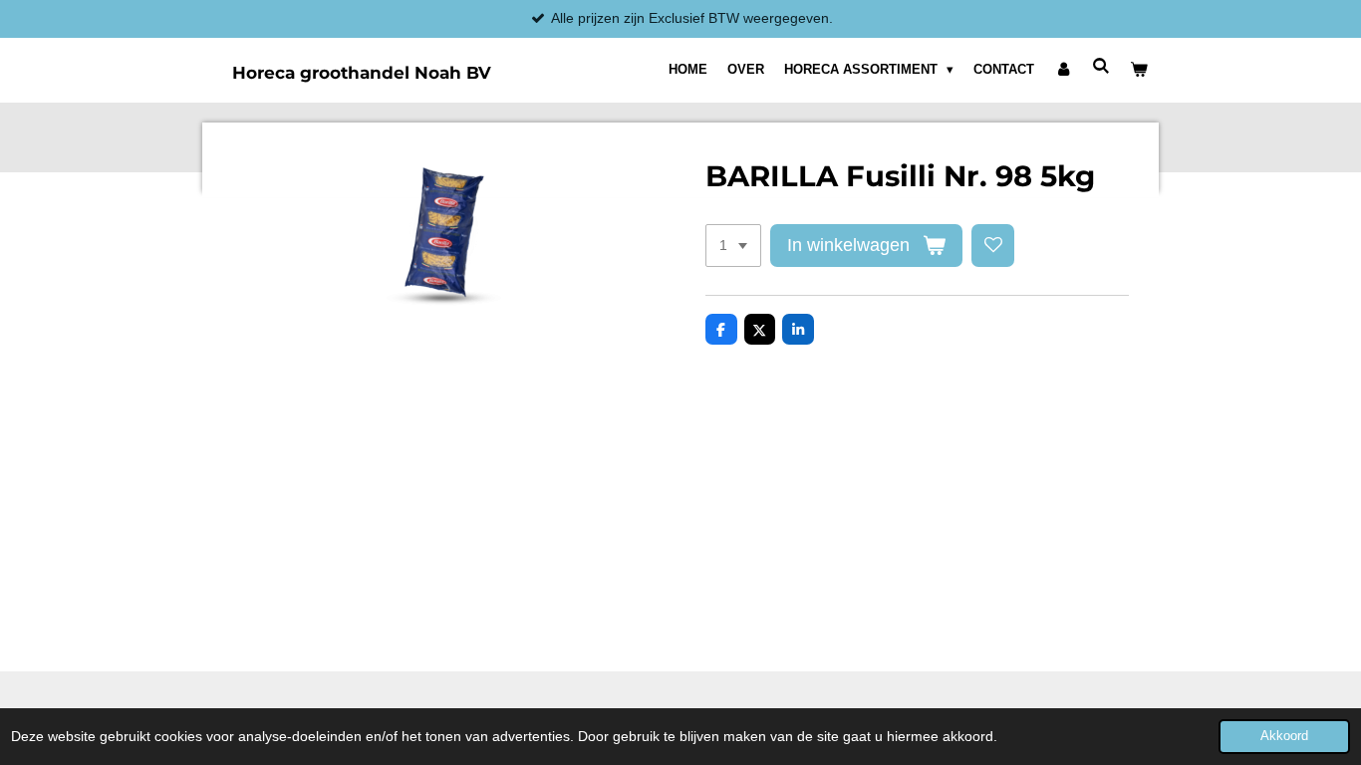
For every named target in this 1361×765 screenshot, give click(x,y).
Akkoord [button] (1284, 736)
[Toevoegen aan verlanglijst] (993, 246)
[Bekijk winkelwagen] (1140, 70)
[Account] (1063, 70)
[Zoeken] (1102, 66)
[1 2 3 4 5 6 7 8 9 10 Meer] (733, 246)
